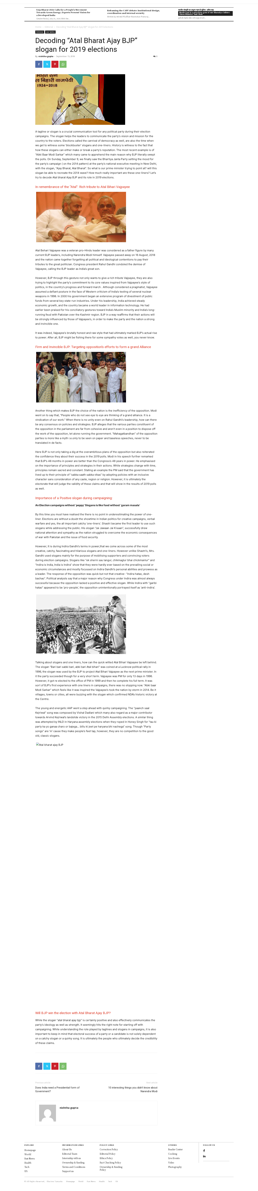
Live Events (174, 1158)
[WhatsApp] (63, 64)
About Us (67, 1149)
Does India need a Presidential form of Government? (57, 1089)
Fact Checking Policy (110, 1162)
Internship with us (71, 1158)
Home (38, 26)
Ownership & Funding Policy (111, 1168)
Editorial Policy (107, 1153)
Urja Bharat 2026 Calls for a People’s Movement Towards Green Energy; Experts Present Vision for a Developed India (63, 12)
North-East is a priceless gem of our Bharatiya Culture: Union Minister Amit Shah (204, 13)
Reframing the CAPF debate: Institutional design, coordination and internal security (133, 11)
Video (171, 1162)
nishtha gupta (45, 56)
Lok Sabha (50, 32)
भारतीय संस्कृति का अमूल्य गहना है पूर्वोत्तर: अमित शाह (196, 9)
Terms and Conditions (73, 1166)
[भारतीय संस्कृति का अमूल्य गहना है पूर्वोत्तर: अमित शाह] (171, 13)
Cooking (172, 1153)
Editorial (49, 26)
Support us (68, 1171)
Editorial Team (69, 1153)
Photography (175, 1166)
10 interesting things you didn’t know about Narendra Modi (132, 1089)
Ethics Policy (106, 1158)
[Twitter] (46, 64)
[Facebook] (38, 64)
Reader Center (175, 1149)
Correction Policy (109, 1149)
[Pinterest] (54, 64)
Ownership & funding (73, 1162)
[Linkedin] (204, 1156)
